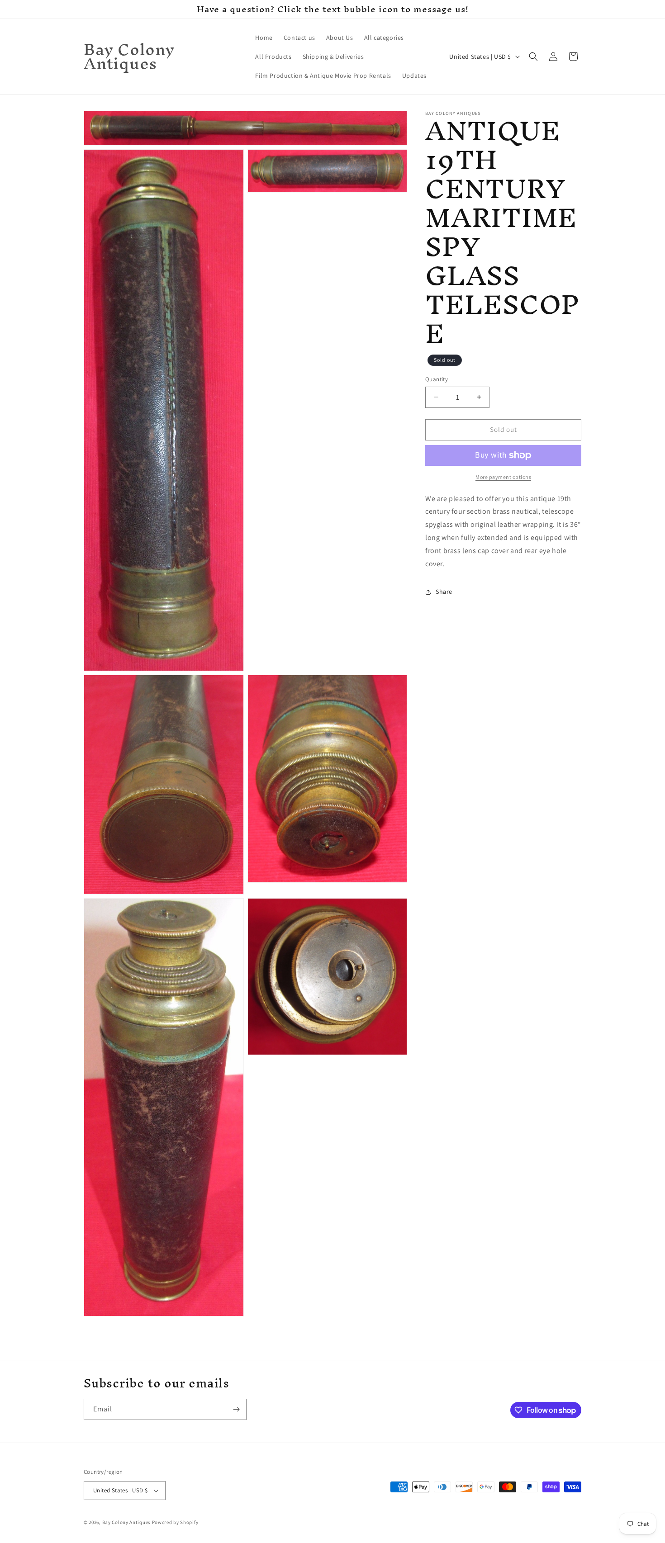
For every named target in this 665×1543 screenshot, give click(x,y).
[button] (533, 56)
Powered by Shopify (175, 1522)
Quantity (436, 379)
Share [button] (444, 591)
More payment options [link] (503, 476)
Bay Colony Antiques (126, 1522)
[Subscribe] (236, 1409)
